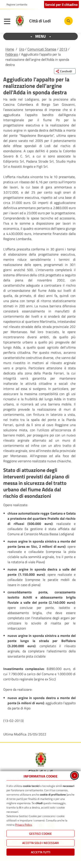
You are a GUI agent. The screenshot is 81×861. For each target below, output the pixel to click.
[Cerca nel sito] (68, 21)
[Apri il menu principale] (8, 22)
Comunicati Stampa (41, 49)
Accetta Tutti (40, 852)
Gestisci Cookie (40, 833)
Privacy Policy (23, 824)
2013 (63, 49)
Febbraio (11, 54)
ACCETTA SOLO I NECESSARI (40, 843)
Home (9, 49)
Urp (21, 49)
